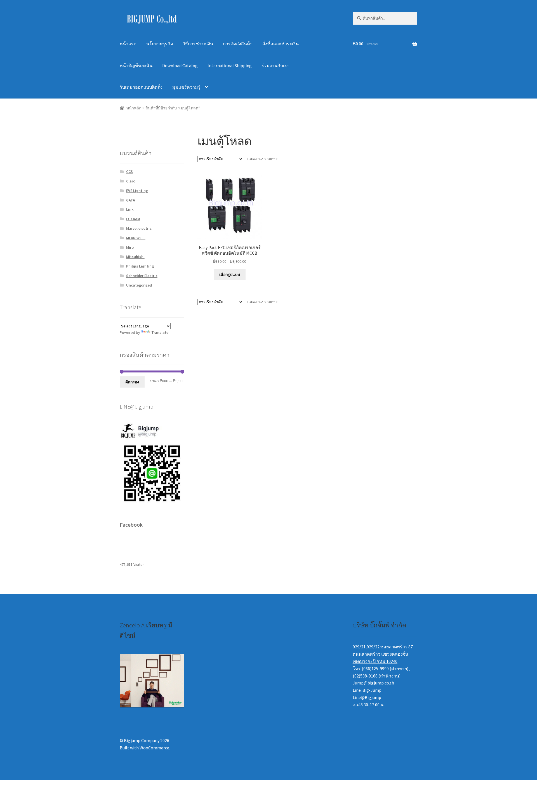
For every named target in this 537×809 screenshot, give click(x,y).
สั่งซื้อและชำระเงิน (280, 43)
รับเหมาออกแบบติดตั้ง (141, 87)
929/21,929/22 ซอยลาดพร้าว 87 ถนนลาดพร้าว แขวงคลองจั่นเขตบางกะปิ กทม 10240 (383, 654)
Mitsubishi (135, 256)
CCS (129, 171)
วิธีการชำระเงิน (198, 43)
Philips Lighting (140, 266)
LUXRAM (133, 218)
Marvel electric (139, 228)
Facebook (131, 524)
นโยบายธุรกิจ (159, 43)
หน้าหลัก (133, 108)
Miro (130, 247)
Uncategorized (139, 285)
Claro (130, 181)
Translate (159, 332)
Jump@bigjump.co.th (373, 683)
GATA (130, 200)
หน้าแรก (128, 43)
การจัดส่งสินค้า (238, 43)
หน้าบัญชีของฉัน (136, 65)
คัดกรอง (132, 381)
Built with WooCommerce (144, 748)
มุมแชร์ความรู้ (186, 87)
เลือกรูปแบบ (229, 274)
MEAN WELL (135, 237)
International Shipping (230, 65)
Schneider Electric (141, 275)
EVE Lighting (137, 190)
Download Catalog (180, 65)
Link (129, 209)
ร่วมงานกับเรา (275, 65)
